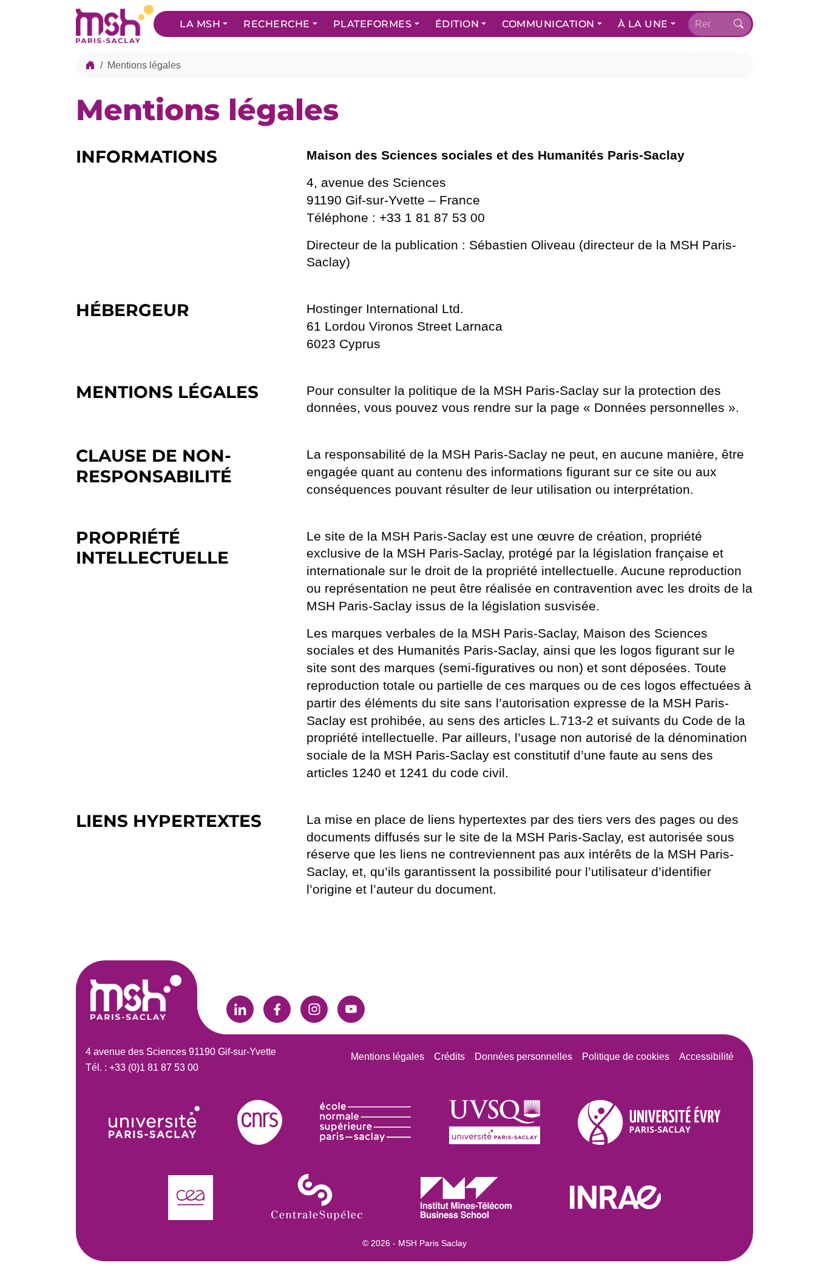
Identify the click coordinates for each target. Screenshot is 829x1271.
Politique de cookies (625, 1056)
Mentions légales (387, 1056)
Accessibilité (706, 1056)
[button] (203, 24)
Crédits (449, 1056)
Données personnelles (523, 1056)
